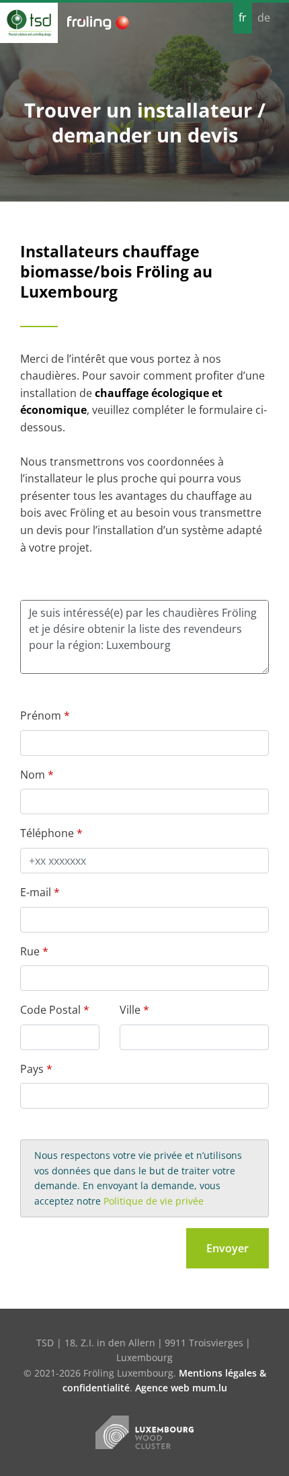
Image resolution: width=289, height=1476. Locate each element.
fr (243, 17)
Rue (30, 951)
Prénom (40, 715)
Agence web (162, 1387)
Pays (32, 1068)
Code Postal (50, 1009)
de (263, 17)
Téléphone (47, 833)
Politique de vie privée (154, 1201)
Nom (32, 774)
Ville (130, 1009)
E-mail (35, 892)
